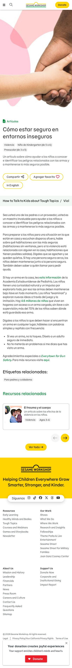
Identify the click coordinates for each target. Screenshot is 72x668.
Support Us (46, 568)
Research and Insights (52, 527)
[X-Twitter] (46, 498)
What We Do (47, 519)
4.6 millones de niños (34, 301)
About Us (8, 568)
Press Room (9, 593)
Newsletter (9, 536)
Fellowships (46, 531)
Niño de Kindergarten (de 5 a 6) (35, 144)
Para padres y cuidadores (18, 379)
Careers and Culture (14, 597)
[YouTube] (58, 498)
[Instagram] (29, 498)
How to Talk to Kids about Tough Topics (31, 201)
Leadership (9, 576)
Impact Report (48, 584)
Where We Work (49, 523)
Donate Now (47, 572)
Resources (9, 510)
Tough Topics (10, 523)
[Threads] (52, 498)
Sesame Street (48, 544)
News (6, 589)
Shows (44, 514)
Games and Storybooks (15, 531)
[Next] (65, 438)
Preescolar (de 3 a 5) (15, 149)
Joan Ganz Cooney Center (54, 556)
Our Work (45, 510)
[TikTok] (34, 498)
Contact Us (9, 602)
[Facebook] (40, 498)
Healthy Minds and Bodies (17, 519)
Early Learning (10, 514)
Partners (7, 585)
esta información (50, 277)
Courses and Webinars (15, 527)
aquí (46, 360)
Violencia (9, 144)
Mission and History (13, 572)
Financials (8, 580)
